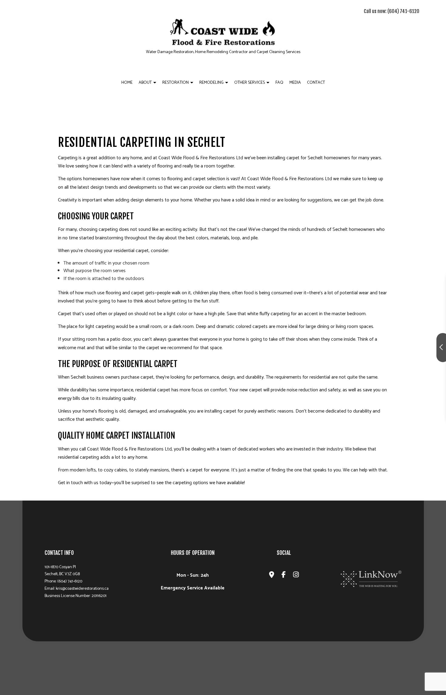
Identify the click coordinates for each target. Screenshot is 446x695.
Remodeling (211, 82)
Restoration (175, 82)
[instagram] (296, 576)
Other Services (249, 82)
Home (127, 82)
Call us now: (391, 11)
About (145, 82)
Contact (316, 82)
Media (295, 82)
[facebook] (284, 576)
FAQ (279, 82)
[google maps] (271, 576)
